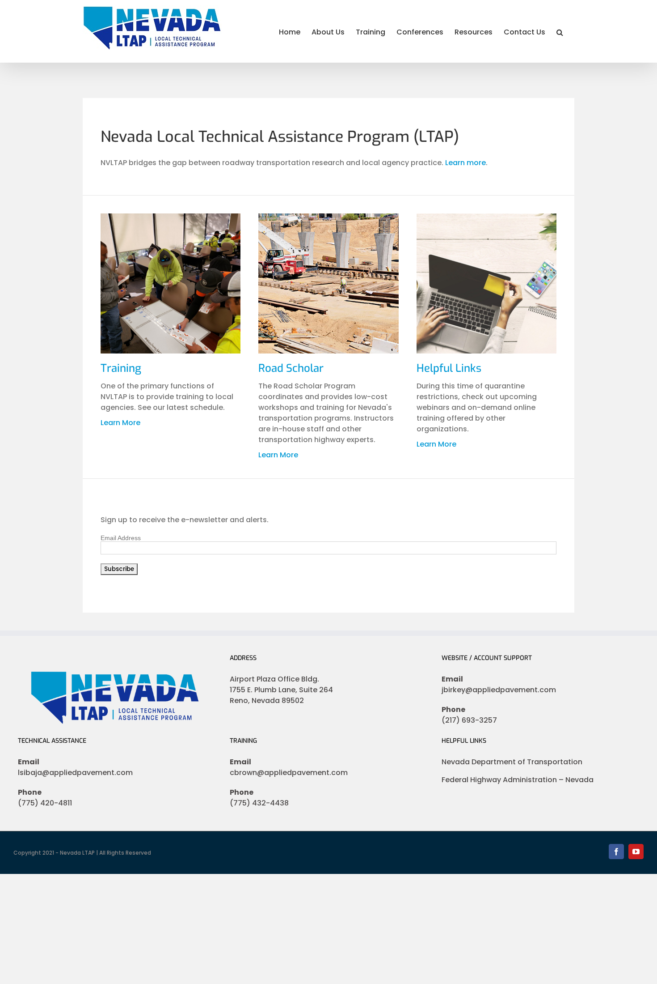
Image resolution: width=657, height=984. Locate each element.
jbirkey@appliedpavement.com (499, 690)
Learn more (465, 163)
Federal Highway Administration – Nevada (518, 780)
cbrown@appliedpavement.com (289, 772)
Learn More (120, 422)
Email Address (121, 537)
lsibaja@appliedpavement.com (75, 772)
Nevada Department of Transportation (512, 762)
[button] (559, 31)
